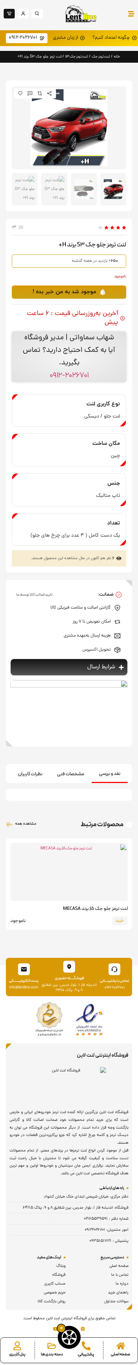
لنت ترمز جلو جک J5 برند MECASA (95, 908)
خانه (117, 56)
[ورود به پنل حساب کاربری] (17, 1345)
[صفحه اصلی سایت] (120, 1345)
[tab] (110, 774)
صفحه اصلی (120, 1354)
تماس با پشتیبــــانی (114, 981)
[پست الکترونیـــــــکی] (24, 969)
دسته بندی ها (52, 1354)
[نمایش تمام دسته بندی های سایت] (51, 1345)
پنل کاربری (17, 1354)
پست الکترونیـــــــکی (24, 981)
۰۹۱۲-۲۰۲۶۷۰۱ (69, 375)
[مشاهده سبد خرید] (69, 1337)
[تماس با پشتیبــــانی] (114, 969)
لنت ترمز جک (101, 56)
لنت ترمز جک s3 (76, 56)
